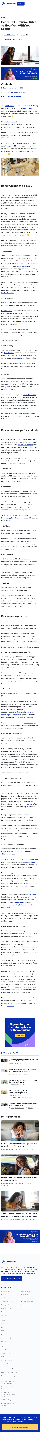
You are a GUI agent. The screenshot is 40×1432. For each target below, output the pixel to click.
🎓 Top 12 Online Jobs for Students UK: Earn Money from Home (23, 1081)
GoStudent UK (16, 1084)
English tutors (6, 1294)
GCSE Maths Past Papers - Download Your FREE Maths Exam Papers (22, 1070)
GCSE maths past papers (10, 1400)
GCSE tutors (5, 1353)
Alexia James (15, 1074)
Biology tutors (6, 1305)
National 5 (4, 1341)
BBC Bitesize (6, 311)
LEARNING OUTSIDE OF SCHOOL (21, 1097)
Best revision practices (12, 96)
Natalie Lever (7, 1219)
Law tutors (25, 1294)
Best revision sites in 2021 (13, 88)
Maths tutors (5, 1291)
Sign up (20, 3)
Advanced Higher (7, 1338)
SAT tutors (5, 1357)
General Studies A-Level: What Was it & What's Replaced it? (24, 1104)
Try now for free (11, 1279)
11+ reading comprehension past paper (8, 1394)
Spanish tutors (26, 1298)
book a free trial (7, 293)
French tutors (6, 1312)
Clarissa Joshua (16, 1095)
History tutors (6, 1308)
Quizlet (7, 387)
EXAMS (4, 17)
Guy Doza (14, 1063)
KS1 (2, 1324)
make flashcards (29, 395)
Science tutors (26, 1291)
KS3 (2, 1331)
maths (19, 358)
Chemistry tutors (7, 1301)
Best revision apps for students (15, 92)
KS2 (2, 1327)
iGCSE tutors (5, 1364)
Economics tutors (27, 1301)
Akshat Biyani (9, 35)
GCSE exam (25, 266)
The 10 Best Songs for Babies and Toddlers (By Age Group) (21, 1092)
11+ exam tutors (6, 1360)
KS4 (2, 1334)
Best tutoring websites (9, 1372)
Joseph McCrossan (17, 1108)
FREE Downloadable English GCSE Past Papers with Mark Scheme (23, 1060)
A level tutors (5, 1350)
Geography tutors (27, 1305)
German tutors (6, 1315)
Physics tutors (6, 1298)
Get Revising (9, 353)
